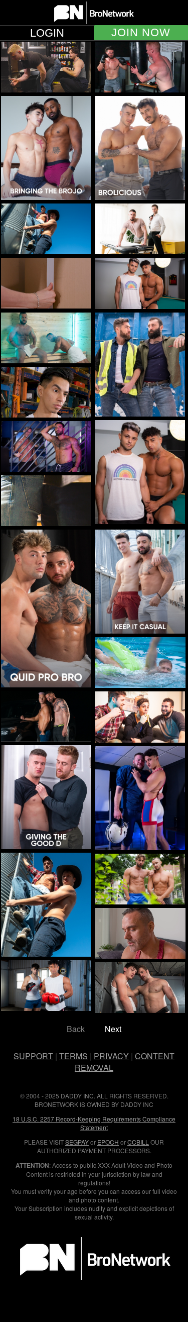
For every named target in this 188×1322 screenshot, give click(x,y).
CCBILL (138, 1142)
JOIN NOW (140, 32)
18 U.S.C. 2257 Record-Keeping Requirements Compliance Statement (94, 1123)
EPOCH (108, 1142)
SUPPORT (33, 1056)
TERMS (73, 1056)
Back (76, 1029)
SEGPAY (77, 1142)
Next (113, 1029)
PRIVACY (111, 1056)
